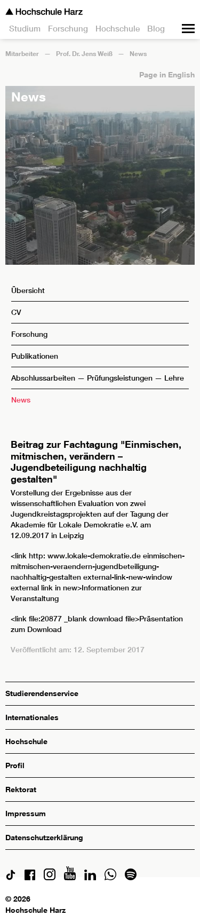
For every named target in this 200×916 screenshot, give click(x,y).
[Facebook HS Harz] (30, 877)
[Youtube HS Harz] (70, 877)
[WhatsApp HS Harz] (110, 877)
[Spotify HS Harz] (131, 877)
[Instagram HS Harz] (49, 877)
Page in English (167, 74)
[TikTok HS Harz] (10, 877)
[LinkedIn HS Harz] (90, 877)
